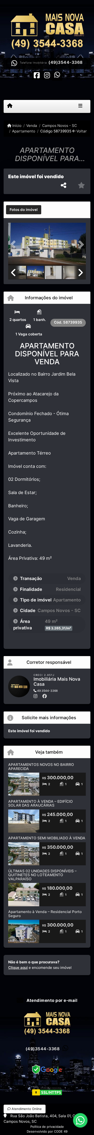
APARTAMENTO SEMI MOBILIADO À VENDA (46, 838)
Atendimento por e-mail (51, 1000)
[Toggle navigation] (80, 106)
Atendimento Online (26, 1109)
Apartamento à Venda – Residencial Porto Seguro (45, 913)
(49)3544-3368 (65, 62)
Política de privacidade (47, 1126)
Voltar (81, 131)
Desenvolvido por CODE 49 (47, 1131)
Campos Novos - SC (59, 125)
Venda (31, 125)
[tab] (23, 209)
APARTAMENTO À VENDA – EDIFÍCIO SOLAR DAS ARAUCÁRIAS (40, 803)
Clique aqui (18, 967)
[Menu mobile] (9, 106)
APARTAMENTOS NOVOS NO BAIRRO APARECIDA (41, 766)
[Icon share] (37, 75)
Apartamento (23, 131)
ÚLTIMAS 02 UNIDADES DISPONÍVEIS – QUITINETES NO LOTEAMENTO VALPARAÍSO (42, 875)
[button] (14, 244)
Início (16, 125)
